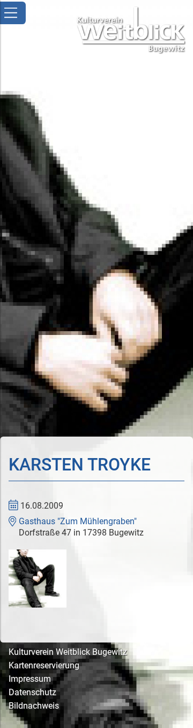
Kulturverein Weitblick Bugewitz (68, 652)
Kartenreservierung (44, 665)
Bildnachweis (34, 706)
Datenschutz (32, 692)
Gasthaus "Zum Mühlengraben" (78, 521)
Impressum (30, 679)
